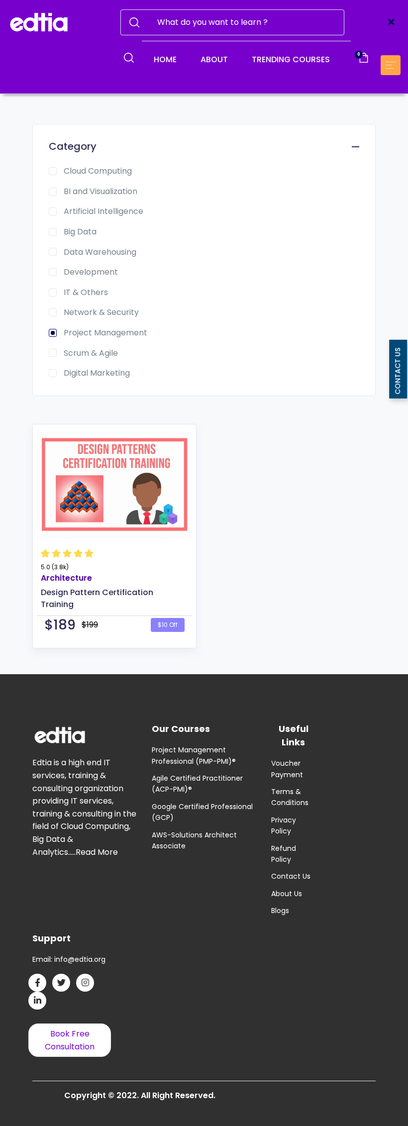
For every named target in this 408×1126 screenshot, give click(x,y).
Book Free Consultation (70, 1040)
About (214, 59)
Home (165, 59)
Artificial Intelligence (103, 211)
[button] (129, 58)
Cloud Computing (98, 171)
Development (91, 272)
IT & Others (86, 292)
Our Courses (181, 728)
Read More (97, 852)
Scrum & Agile (91, 353)
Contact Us (290, 876)
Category (73, 146)
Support (51, 938)
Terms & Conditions (289, 797)
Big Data (80, 231)
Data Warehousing (100, 252)
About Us (286, 894)
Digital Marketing (97, 373)
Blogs (280, 911)
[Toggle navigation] (391, 22)
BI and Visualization (100, 191)
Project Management (105, 332)
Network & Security (101, 312)
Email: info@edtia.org (68, 959)
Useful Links (293, 735)
